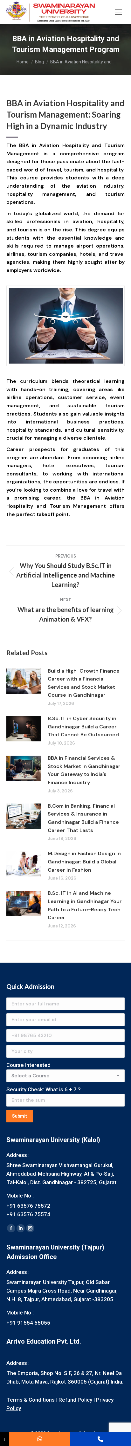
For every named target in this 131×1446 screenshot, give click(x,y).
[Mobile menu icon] (118, 12)
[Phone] (100, 1439)
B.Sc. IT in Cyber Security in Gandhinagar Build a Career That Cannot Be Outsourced (83, 726)
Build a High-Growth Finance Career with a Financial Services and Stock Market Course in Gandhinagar (84, 683)
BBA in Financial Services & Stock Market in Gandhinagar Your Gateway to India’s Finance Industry (84, 770)
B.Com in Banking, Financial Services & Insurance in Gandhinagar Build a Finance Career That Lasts (83, 818)
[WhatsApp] (39, 1439)
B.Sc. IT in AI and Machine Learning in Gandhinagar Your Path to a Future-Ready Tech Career (85, 905)
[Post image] (23, 681)
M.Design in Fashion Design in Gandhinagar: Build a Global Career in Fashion (84, 861)
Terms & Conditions (30, 1400)
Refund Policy (75, 1400)
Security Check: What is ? (43, 1089)
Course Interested (28, 1065)
